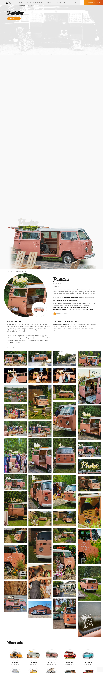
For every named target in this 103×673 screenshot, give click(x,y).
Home (21, 2)
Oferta (28, 2)
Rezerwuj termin (93, 2)
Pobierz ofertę (38, 2)
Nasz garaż (61, 2)
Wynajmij (14, 18)
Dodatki (22, 5)
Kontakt (31, 5)
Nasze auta (51, 2)
